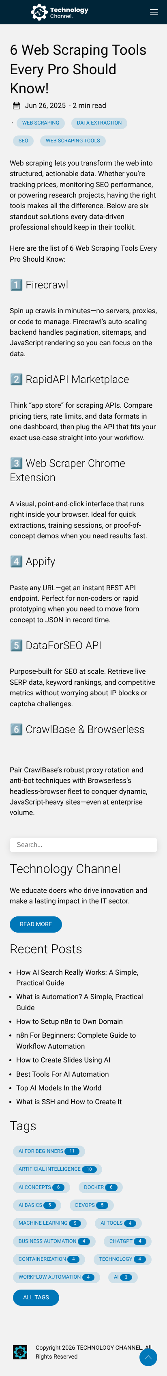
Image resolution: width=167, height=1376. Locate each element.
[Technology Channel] (74, 12)
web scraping (40, 123)
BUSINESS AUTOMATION (52, 1241)
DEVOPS (89, 1205)
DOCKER (98, 1188)
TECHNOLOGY (120, 1259)
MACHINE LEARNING (47, 1223)
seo (23, 141)
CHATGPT (125, 1241)
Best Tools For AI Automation (62, 1075)
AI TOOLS (116, 1223)
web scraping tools (73, 141)
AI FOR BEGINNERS (47, 1151)
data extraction (99, 123)
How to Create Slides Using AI (63, 1060)
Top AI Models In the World (58, 1088)
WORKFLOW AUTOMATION (54, 1277)
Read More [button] (36, 924)
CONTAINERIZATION (47, 1259)
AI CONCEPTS (39, 1188)
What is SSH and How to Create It (69, 1102)
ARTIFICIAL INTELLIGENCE (55, 1169)
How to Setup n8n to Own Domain (69, 1022)
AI (120, 1277)
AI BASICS (35, 1205)
